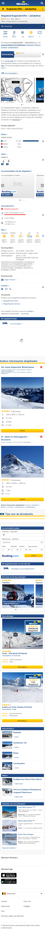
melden (30, 311)
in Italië (14, 709)
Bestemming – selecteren (10, 539)
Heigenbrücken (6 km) (11, 304)
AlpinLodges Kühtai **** (26, 821)
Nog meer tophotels (9, 848)
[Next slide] (42, 89)
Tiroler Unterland (21, 369)
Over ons (27, 901)
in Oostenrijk (16, 655)
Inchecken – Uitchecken (9, 531)
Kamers (22, 546)
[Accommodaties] (3, 73)
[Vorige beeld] (3, 595)
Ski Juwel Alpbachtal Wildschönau (17, 367)
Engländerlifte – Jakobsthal (21, 9)
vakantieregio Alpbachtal (7, 371)
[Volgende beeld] (41, 595)
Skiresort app (7, 869)
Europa (3, 369)
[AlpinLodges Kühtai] (6, 826)
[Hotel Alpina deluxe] (6, 812)
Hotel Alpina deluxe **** (26, 807)
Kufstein (29, 369)
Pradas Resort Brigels (26, 834)
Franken (4, 47)
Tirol (14, 369)
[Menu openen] (3, 3)
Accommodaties (11, 73)
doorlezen (16, 120)
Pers (3, 911)
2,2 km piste (9, 61)
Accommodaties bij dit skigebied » (16, 171)
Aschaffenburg (30, 507)
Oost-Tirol (19, 442)
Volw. (4, 546)
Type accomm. (33, 546)
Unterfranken (13, 47)
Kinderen (14, 546)
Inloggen (27, 906)
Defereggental (27, 442)
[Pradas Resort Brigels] (6, 839)
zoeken (33, 555)
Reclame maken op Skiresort (12, 916)
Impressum (5, 906)
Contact (4, 901)
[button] (10, 556)
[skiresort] (22, 3)
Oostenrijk (9, 369)
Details (22, 431)
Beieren (38, 45)
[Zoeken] (42, 3)
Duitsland (30, 45)
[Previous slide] (2, 89)
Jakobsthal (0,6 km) (10, 301)
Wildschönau (4, 373)
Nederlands (11, 894)
